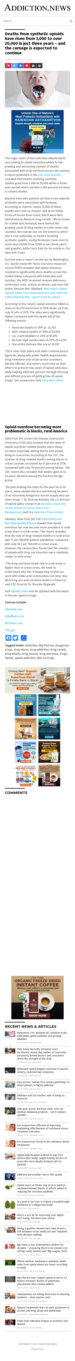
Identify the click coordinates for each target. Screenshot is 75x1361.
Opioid (9, 658)
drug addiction (39, 649)
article (48, 512)
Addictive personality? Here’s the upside (39, 1174)
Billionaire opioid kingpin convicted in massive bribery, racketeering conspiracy (42, 1070)
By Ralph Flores (36, 1119)
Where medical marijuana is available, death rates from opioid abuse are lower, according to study (42, 1264)
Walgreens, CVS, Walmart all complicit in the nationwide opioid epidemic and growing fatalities (42, 1036)
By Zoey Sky (35, 1222)
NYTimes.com (13, 623)
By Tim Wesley (36, 1328)
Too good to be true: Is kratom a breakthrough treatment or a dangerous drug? (43, 1203)
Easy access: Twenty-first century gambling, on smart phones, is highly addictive (43, 1084)
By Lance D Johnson (38, 1102)
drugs (63, 653)
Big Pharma (46, 645)
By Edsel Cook (36, 1178)
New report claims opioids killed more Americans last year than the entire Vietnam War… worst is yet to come (36, 293)
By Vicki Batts (35, 1062)
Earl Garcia (26, 59)
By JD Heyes (35, 1288)
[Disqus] (37, 841)
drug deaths (13, 653)
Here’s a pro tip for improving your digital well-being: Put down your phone (40, 1217)
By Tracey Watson (37, 1195)
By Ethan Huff (35, 1043)
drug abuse (21, 649)
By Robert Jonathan (37, 1301)
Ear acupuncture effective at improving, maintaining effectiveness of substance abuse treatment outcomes (42, 1128)
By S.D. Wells (35, 1255)
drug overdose (48, 653)
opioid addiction (25, 658)
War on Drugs (45, 658)
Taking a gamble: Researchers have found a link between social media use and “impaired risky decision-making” (42, 1231)
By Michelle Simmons (39, 1314)
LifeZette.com (13, 609)
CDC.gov (10, 630)
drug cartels (58, 649)
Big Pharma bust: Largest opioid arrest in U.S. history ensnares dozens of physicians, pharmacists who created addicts (42, 1280)
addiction (31, 645)
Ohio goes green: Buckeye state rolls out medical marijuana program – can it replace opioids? (41, 1112)
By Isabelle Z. (35, 1209)
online (52, 380)
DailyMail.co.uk (14, 616)
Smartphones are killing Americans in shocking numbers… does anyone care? (43, 1296)
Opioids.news (19, 591)
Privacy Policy (37, 1349)
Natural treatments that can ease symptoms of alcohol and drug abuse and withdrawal (43, 1309)
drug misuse (30, 653)
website (49, 175)
